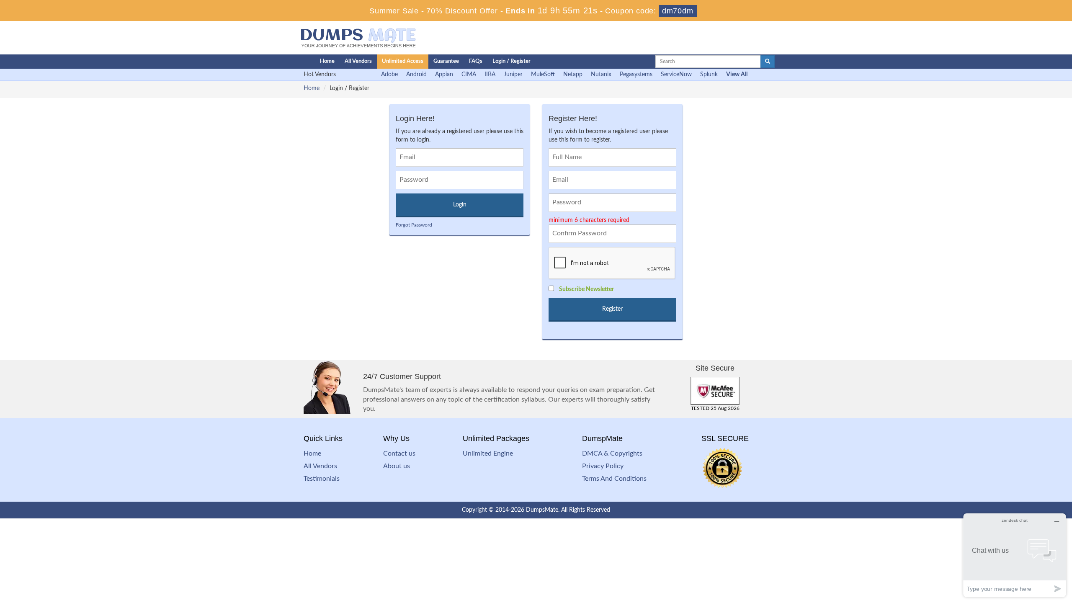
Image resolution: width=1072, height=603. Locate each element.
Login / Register (511, 61)
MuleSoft (543, 74)
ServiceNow (676, 74)
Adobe (389, 74)
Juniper (513, 74)
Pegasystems (636, 74)
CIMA (468, 74)
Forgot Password (414, 224)
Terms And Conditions (614, 478)
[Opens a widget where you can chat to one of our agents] (1014, 555)
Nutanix (601, 74)
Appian (444, 74)
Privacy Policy (603, 466)
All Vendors (358, 61)
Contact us (399, 453)
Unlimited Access (402, 61)
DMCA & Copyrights (612, 453)
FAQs (475, 61)
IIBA (489, 74)
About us (396, 466)
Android (416, 74)
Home (327, 61)
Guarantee (446, 61)
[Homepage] (292, 61)
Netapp (572, 74)
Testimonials (322, 478)
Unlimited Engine (488, 453)
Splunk (709, 74)
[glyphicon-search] (767, 61)
